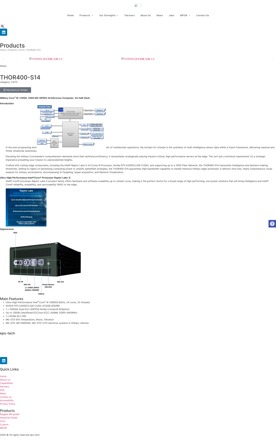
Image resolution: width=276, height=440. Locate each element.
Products (84, 15)
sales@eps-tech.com (18, 353)
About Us (145, 15)
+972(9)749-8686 (15, 347)
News (160, 15)
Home (70, 15)
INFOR (183, 15)
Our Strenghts (107, 15)
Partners (130, 15)
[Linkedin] (3, 32)
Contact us (202, 15)
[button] (2, 26)
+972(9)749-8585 (18, 342)
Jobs (171, 15)
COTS (21, 50)
